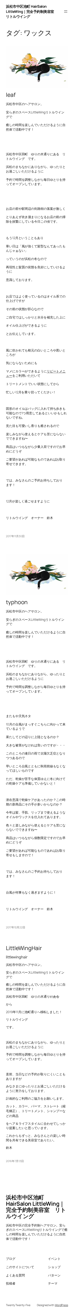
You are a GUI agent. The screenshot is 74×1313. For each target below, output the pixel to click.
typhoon (17, 602)
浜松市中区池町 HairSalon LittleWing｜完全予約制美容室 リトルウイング (31, 11)
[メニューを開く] (65, 11)
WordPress (61, 1305)
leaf (11, 95)
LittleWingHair (24, 948)
